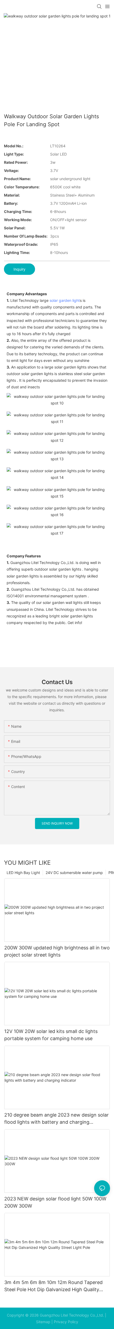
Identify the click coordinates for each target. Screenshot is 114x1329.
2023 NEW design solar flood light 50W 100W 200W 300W (55, 1202)
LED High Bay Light (23, 872)
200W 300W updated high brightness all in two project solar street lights (57, 951)
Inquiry (19, 269)
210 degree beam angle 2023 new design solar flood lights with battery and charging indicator (56, 1119)
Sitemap (43, 1321)
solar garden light (65, 300)
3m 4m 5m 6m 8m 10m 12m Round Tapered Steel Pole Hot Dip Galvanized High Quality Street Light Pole (53, 1286)
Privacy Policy (66, 1321)
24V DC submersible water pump (74, 872)
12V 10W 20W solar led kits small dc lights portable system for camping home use (51, 1034)
